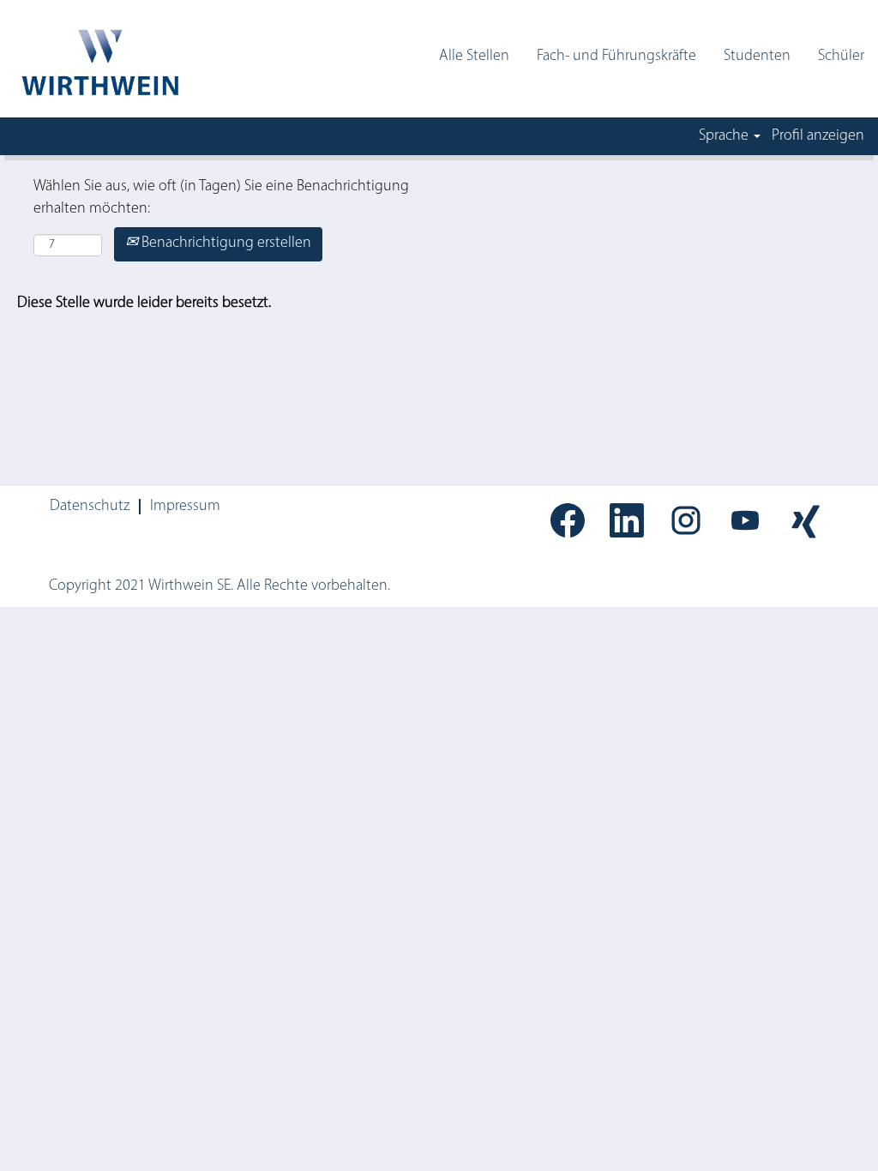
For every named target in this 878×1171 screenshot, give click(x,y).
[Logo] (98, 63)
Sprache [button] (725, 136)
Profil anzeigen (818, 136)
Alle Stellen (474, 56)
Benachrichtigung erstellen (224, 243)
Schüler (841, 56)
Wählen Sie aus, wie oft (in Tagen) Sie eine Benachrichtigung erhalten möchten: (221, 198)
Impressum (185, 506)
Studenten (757, 56)
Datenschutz (89, 506)
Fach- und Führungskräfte (616, 56)
